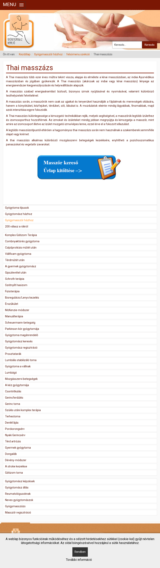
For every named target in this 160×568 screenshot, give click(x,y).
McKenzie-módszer (17, 310)
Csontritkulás (13, 391)
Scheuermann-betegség (20, 322)
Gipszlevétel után (15, 272)
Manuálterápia (14, 316)
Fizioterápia (12, 291)
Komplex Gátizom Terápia (21, 235)
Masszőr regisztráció (18, 512)
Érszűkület (11, 303)
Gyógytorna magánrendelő (21, 335)
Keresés (150, 44)
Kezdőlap (24, 54)
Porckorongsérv (15, 428)
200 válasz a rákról (16, 226)
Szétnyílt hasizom (16, 285)
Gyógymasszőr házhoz (48, 54)
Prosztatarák (13, 353)
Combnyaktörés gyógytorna (22, 241)
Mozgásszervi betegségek (21, 378)
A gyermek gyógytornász (20, 266)
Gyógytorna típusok (17, 207)
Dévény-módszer (15, 460)
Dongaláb (11, 453)
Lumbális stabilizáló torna (20, 360)
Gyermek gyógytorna (18, 447)
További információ (79, 560)
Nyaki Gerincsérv (15, 435)
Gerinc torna (12, 403)
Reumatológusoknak (18, 493)
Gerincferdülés (14, 397)
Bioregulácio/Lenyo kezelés (22, 297)
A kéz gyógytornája (17, 385)
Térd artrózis (13, 441)
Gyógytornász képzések (20, 481)
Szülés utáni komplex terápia (23, 410)
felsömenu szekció (78, 54)
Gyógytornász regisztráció (21, 347)
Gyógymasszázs (15, 506)
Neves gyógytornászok (19, 500)
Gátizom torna (14, 472)
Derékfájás (12, 422)
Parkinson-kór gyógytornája (22, 328)
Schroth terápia (14, 278)
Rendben (80, 551)
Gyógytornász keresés (19, 341)
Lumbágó (11, 372)
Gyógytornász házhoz (18, 214)
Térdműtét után (15, 260)
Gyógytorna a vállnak (18, 366)
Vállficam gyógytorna (18, 253)
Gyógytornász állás (16, 487)
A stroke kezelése (16, 466)
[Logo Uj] (80, 30)
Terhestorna (12, 416)
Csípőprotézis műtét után (20, 247)
